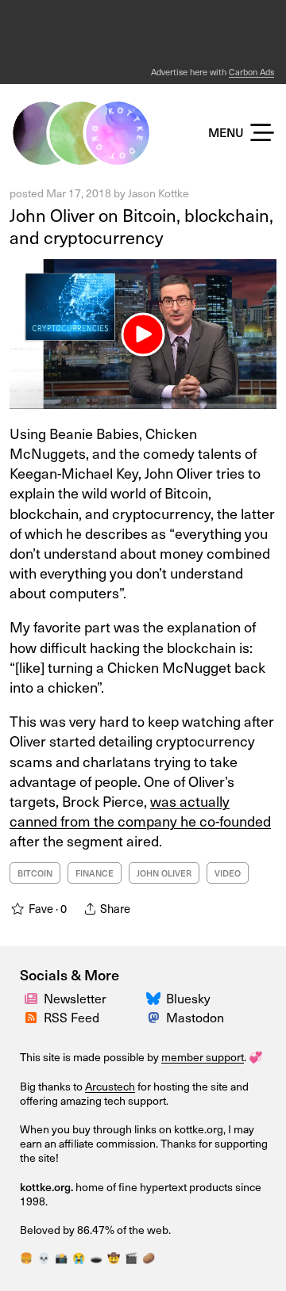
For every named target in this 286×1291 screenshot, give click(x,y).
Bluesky (188, 997)
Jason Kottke (158, 193)
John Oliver (164, 873)
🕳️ (96, 1257)
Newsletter (75, 997)
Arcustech (110, 1086)
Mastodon (195, 1016)
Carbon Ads (251, 71)
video (227, 873)
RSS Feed (71, 1016)
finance (94, 873)
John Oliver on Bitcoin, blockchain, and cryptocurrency (141, 225)
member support (202, 1056)
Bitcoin (34, 873)
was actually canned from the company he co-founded (140, 810)
